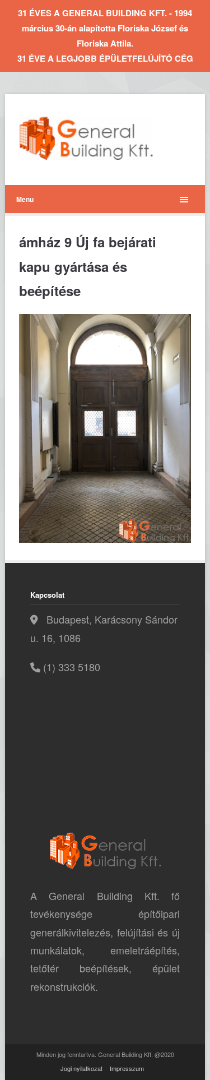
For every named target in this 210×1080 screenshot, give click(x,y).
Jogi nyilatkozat (81, 1068)
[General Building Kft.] (103, 138)
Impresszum (127, 1068)
